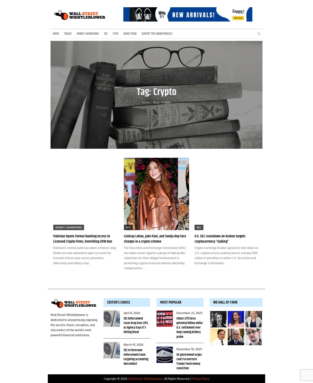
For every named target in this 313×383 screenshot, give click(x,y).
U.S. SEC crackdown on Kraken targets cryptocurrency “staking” (220, 238)
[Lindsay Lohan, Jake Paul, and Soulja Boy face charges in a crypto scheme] (156, 194)
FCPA (115, 33)
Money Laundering (88, 33)
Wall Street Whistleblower (145, 378)
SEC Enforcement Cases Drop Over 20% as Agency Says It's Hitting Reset (136, 325)
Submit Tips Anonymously (157, 33)
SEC (106, 33)
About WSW (130, 33)
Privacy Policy (200, 378)
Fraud (68, 33)
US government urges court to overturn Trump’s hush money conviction (189, 361)
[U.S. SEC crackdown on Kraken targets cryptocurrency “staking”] (227, 194)
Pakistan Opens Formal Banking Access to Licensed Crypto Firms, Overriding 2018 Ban (82, 238)
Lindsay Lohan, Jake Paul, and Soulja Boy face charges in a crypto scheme (155, 238)
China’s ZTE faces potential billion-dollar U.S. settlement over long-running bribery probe (189, 327)
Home (56, 33)
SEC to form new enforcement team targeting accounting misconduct (136, 357)
